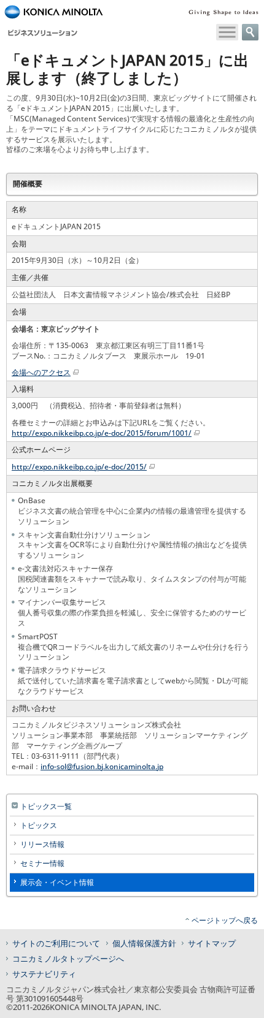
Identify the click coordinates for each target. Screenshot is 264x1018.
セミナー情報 (42, 863)
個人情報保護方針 (144, 943)
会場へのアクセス (41, 372)
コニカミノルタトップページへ (68, 958)
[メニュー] (227, 32)
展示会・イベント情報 (57, 882)
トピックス (38, 825)
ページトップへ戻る (225, 920)
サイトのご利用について (56, 943)
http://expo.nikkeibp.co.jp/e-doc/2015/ (79, 467)
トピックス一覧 (46, 806)
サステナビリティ (44, 973)
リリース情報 (42, 844)
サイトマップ (212, 943)
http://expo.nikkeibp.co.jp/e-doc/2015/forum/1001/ (102, 433)
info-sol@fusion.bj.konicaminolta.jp (102, 766)
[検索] (250, 32)
